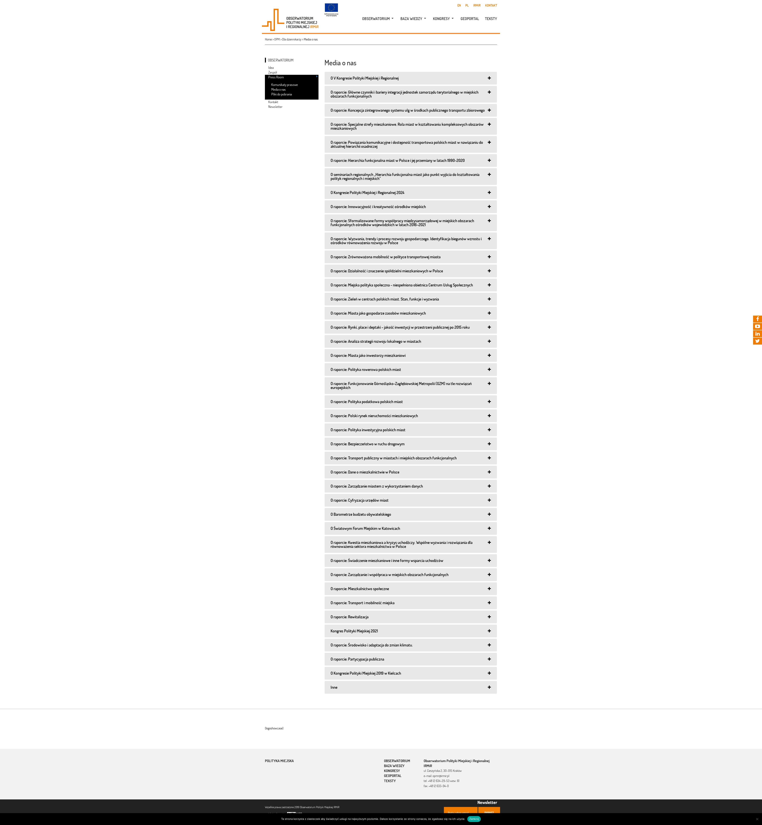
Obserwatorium (376, 18)
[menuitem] (375, 19)
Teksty (491, 18)
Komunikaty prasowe (284, 85)
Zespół (272, 72)
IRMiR (477, 5)
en (459, 5)
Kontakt (491, 5)
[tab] (411, 78)
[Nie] (757, 819)
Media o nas (278, 89)
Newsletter (275, 107)
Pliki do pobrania (281, 94)
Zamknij (474, 818)
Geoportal (470, 18)
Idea (271, 67)
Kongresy (441, 18)
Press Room (276, 77)
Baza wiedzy (411, 18)
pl (467, 5)
